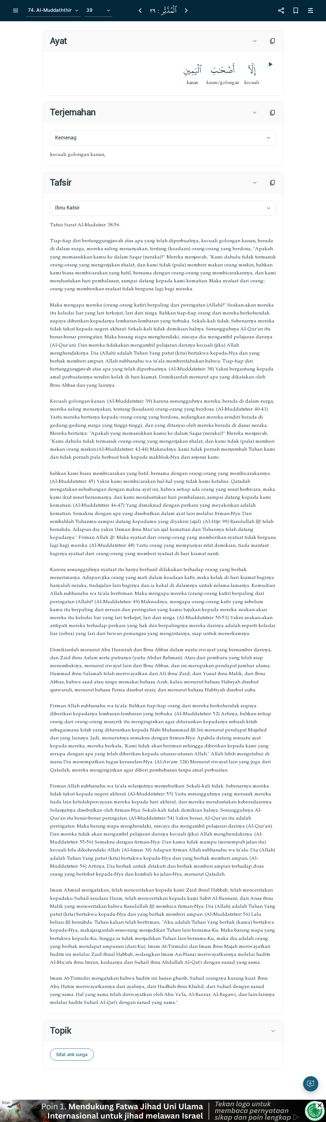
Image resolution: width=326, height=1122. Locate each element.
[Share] (281, 10)
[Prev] (140, 10)
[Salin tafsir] (272, 182)
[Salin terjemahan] (272, 112)
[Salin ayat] (272, 41)
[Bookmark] (295, 10)
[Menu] (15, 10)
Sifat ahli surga (72, 1054)
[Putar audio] (270, 64)
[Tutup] (319, 1105)
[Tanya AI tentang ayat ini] (310, 1083)
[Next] (186, 10)
